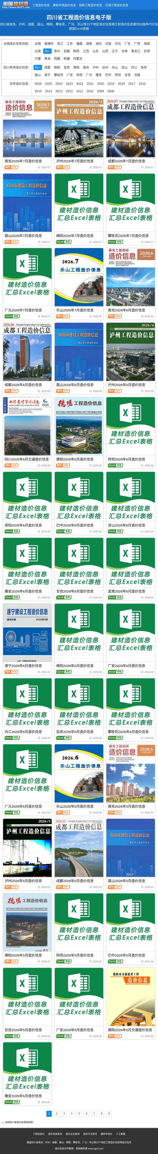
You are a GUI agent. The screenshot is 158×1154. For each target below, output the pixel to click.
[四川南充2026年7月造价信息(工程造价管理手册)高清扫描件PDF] (27, 131)
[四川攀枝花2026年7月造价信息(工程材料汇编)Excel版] (130, 198)
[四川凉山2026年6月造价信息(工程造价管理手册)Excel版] (130, 496)
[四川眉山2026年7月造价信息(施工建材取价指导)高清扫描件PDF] (27, 206)
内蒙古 (77, 58)
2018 (121, 83)
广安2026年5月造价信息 (75, 1030)
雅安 (99, 75)
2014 (48, 91)
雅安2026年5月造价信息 (23, 1096)
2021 (90, 83)
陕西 (76, 51)
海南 (147, 43)
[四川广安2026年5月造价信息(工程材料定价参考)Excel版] (79, 992)
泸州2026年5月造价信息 (23, 881)
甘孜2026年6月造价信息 (75, 591)
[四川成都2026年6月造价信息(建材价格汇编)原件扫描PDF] (27, 355)
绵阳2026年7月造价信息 (75, 236)
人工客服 (120, 1134)
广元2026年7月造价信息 (23, 310)
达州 (105, 67)
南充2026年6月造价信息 (126, 310)
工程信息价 (39, 1134)
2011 (79, 91)
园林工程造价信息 (90, 5)
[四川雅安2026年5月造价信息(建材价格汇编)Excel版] (27, 1066)
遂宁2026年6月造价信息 (23, 666)
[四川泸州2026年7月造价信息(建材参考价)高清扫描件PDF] (79, 131)
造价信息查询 (55, 1134)
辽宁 (115, 51)
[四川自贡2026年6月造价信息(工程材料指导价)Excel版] (79, 702)
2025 (48, 83)
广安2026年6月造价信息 (126, 666)
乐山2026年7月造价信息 (75, 310)
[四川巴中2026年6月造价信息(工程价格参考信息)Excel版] (79, 496)
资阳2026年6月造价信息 (23, 525)
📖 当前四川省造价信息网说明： (18, 1122)
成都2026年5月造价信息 (75, 881)
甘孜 (127, 75)
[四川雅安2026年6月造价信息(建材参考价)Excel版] (27, 562)
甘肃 (147, 51)
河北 (118, 43)
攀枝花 (58, 75)
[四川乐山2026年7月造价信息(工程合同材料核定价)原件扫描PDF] (79, 280)
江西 (86, 51)
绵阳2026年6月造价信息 (75, 666)
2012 (69, 91)
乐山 (115, 67)
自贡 (144, 67)
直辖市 (49, 43)
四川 (47, 51)
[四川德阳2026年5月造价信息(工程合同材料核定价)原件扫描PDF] (27, 925)
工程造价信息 (41, 5)
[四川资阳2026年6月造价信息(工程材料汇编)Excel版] (27, 496)
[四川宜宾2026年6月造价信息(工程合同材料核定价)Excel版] (130, 562)
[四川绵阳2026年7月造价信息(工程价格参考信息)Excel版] (79, 198)
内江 (134, 67)
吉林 (124, 51)
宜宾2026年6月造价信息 (126, 591)
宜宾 (67, 67)
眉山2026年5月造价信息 (126, 881)
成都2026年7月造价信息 (126, 161)
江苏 (70, 43)
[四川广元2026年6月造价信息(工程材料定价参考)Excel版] (27, 768)
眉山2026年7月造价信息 (23, 236)
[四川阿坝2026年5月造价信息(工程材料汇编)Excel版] (79, 917)
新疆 (67, 58)
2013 (58, 91)
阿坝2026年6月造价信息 (126, 459)
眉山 (38, 75)
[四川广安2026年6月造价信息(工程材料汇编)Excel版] (130, 628)
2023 (69, 83)
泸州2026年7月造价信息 (75, 161)
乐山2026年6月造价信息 (75, 806)
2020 (100, 83)
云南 (38, 51)
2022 (79, 83)
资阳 (79, 75)
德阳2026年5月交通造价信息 (130, 1030)
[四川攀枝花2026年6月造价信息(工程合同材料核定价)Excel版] (130, 702)
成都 (47, 67)
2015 (38, 91)
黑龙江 (135, 51)
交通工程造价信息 (116, 5)
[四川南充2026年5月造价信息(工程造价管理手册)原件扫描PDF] (130, 776)
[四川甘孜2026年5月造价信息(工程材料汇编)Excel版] (27, 992)
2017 (131, 83)
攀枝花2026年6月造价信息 (128, 732)
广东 (127, 43)
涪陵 (137, 75)
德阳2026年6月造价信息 (75, 459)
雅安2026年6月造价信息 (23, 591)
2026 (38, 83)
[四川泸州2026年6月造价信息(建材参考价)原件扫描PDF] (130, 355)
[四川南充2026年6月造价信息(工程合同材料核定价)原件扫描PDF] (130, 280)
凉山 (124, 67)
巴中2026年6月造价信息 (75, 525)
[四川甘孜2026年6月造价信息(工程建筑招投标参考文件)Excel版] (79, 562)
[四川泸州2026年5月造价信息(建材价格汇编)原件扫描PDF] (27, 851)
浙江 (60, 43)
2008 (110, 91)
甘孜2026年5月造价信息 (23, 1030)
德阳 (76, 67)
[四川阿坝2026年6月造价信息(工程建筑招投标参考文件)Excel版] (130, 421)
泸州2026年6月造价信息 (126, 385)
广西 (137, 43)
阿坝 (118, 75)
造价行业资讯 (90, 1134)
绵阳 (57, 67)
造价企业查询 (73, 1134)
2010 (90, 91)
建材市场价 (106, 1134)
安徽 (67, 51)
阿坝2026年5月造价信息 (75, 955)
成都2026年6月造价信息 (23, 385)
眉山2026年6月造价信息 (75, 385)
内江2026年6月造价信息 (23, 732)
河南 (108, 43)
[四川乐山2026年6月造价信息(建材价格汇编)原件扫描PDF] (79, 776)
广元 (89, 75)
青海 (47, 58)
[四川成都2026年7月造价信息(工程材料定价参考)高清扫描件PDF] (130, 131)
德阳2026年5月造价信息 (23, 955)
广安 (70, 75)
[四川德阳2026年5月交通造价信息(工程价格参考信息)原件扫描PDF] (130, 1000)
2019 (111, 83)
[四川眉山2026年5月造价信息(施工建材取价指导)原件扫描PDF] (130, 851)
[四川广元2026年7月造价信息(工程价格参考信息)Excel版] (27, 272)
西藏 (57, 58)
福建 (79, 43)
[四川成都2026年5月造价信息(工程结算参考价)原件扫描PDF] (79, 851)
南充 (86, 67)
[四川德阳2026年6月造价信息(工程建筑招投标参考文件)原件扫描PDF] (79, 429)
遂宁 (47, 75)
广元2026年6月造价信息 (23, 806)
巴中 (108, 75)
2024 (58, 83)
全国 (38, 43)
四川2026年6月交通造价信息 (27, 459)
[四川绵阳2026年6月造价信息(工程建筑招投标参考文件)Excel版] (79, 628)
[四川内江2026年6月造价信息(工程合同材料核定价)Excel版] (27, 702)
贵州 (57, 51)
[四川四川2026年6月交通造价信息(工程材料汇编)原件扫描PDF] (27, 429)
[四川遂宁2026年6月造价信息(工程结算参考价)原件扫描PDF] (27, 636)
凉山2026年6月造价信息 (126, 525)
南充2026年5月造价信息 (126, 806)
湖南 (89, 43)
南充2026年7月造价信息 (23, 161)
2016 (142, 83)
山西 (105, 51)
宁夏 (38, 58)
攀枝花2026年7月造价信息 (128, 236)
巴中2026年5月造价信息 (126, 955)
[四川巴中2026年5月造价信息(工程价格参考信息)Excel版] (130, 917)
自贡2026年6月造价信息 (75, 732)
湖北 (99, 43)
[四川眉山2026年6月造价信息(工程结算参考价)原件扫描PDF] (79, 355)
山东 (95, 51)
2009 (100, 91)
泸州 (95, 67)
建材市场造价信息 (64, 5)
